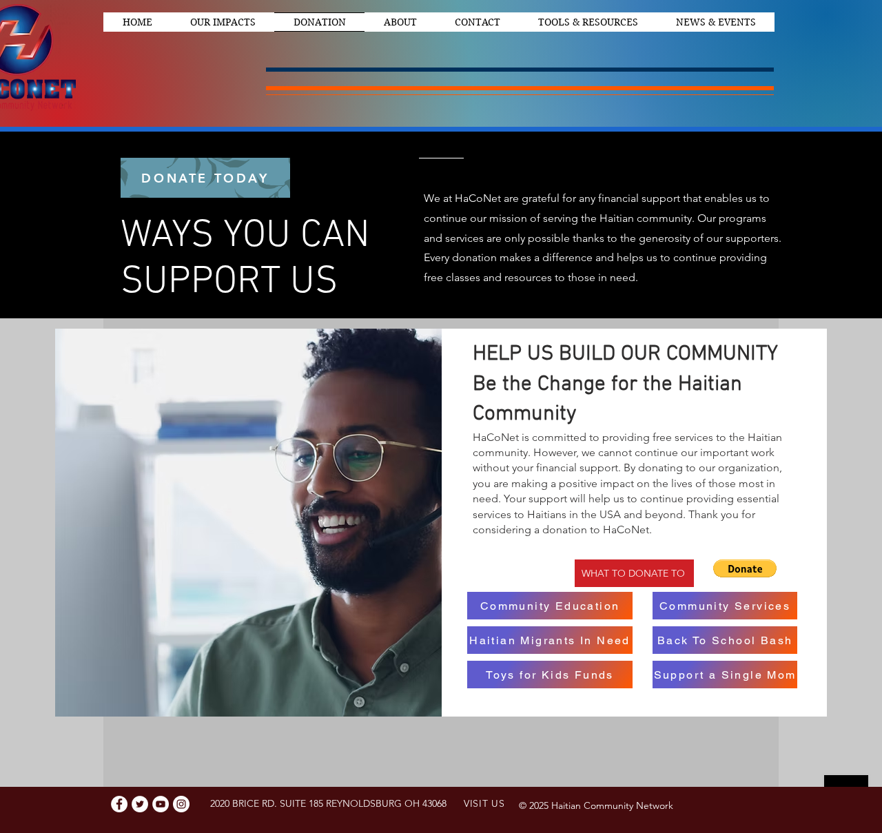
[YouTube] (160, 804)
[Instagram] (181, 804)
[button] (745, 568)
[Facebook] (119, 804)
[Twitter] (140, 804)
